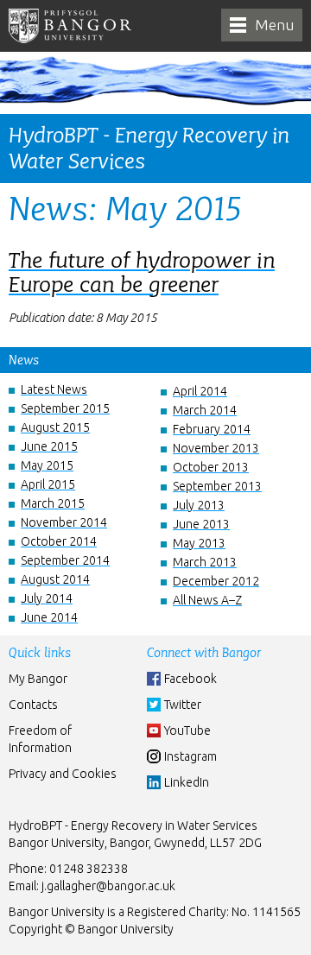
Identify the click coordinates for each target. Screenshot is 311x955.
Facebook (190, 679)
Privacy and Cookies (63, 774)
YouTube (187, 730)
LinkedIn (186, 782)
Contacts (33, 705)
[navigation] (261, 25)
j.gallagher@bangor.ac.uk (108, 886)
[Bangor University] (70, 26)
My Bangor (38, 679)
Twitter (182, 705)
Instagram (190, 756)
